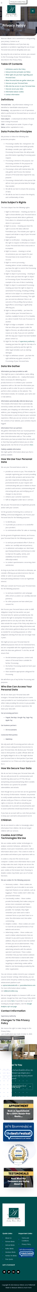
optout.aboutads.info (10, 985)
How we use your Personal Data (17, 83)
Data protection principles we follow (18, 72)
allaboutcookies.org (11, 991)
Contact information (12, 94)
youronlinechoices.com (27, 985)
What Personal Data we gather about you (20, 80)
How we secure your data (14, 89)
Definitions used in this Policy (15, 69)
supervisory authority (27, 341)
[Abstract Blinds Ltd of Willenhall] (11, 11)
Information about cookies (15, 92)
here (31, 445)
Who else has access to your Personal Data (20, 86)
